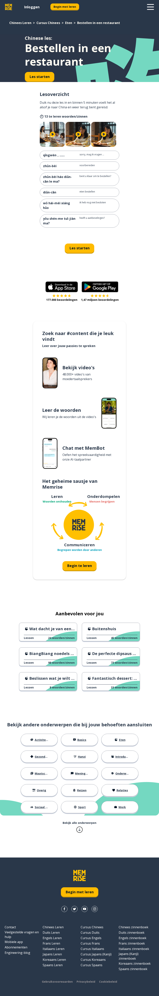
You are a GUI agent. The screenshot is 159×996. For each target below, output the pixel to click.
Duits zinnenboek (131, 932)
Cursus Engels (91, 938)
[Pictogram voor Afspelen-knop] (53, 134)
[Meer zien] (150, 7)
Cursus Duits (90, 932)
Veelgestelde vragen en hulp (22, 934)
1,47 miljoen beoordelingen (100, 300)
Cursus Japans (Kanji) (96, 954)
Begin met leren (65, 7)
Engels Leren (52, 938)
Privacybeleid (86, 981)
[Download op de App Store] (61, 286)
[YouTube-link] (84, 909)
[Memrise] (8, 7)
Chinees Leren (20, 23)
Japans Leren (52, 954)
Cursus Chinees (48, 23)
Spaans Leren (53, 965)
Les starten (79, 248)
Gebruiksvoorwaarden (57, 981)
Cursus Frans (90, 943)
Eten (68, 23)
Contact (10, 927)
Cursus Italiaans (92, 949)
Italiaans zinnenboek (134, 949)
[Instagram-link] (95, 909)
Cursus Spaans (91, 965)
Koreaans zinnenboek (135, 963)
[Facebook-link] (64, 909)
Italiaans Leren (53, 949)
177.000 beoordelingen (61, 300)
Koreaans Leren (54, 960)
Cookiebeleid (108, 981)
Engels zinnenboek (132, 938)
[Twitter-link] (74, 909)
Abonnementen (16, 947)
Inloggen (32, 7)
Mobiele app (14, 942)
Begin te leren (79, 565)
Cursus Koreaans (93, 960)
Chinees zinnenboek (133, 927)
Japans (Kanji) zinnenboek (128, 956)
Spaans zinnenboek (133, 969)
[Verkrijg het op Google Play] (100, 286)
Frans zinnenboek (132, 943)
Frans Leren (51, 943)
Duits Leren (51, 932)
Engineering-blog (17, 953)
